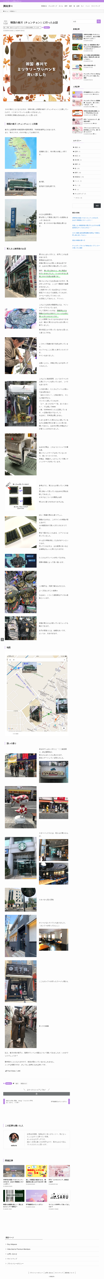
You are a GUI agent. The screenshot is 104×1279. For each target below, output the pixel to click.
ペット (78, 181)
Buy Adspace (12, 1244)
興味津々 (8, 6)
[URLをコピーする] (36, 1094)
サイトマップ (12, 1258)
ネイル (79, 198)
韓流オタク (24, 1083)
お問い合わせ (12, 1254)
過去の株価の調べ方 (78, 240)
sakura (14, 1145)
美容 (77, 147)
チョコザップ (80, 194)
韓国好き (46, 27)
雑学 (78, 172)
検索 (97, 206)
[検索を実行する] (99, 21)
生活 (77, 156)
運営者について (69, 1273)
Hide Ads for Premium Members (18, 1249)
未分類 (78, 160)
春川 (17, 1083)
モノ (77, 185)
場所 (77, 164)
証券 (77, 151)
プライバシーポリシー (15, 1263)
